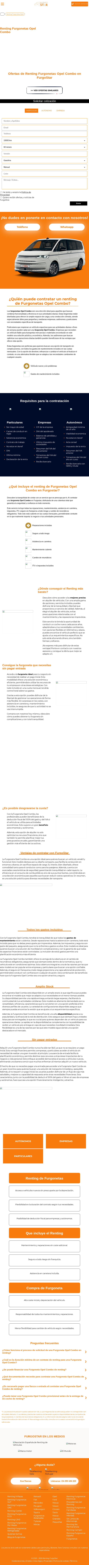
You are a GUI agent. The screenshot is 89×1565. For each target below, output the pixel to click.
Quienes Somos (14, 1534)
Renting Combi (14, 1511)
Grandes (56, 1519)
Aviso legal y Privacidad (42, 1561)
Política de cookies (61, 1561)
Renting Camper (74, 1530)
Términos (73, 1561)
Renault (37, 1496)
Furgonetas (72, 1539)
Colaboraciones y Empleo (22, 1561)
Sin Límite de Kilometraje (73, 1520)
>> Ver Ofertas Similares (44, 90)
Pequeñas (57, 1522)
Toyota (37, 1512)
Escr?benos (25, 1481)
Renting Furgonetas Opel (14, 14)
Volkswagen (39, 1509)
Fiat (35, 1500)
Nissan (55, 1506)
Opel (54, 1496)
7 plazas (37, 1521)
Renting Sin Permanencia (73, 1525)
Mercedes (38, 1503)
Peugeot (38, 1506)
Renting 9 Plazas (15, 1496)
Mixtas (37, 1524)
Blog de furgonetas (16, 1537)
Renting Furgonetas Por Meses (16, 1524)
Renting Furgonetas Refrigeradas (16, 1529)
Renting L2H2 (13, 1520)
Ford (54, 1500)
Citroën (55, 1509)
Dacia (55, 1512)
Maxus (55, 1503)
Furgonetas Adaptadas (39, 1517)
